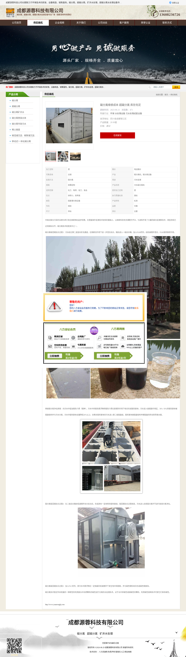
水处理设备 (120, 113)
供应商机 (38, 22)
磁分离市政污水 (19, 124)
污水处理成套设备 (134, 113)
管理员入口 (119, 652)
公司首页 (16, 22)
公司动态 (102, 22)
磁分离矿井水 (18, 112)
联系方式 (167, 22)
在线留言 (117, 135)
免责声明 (111, 652)
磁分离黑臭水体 (19, 118)
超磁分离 (16, 106)
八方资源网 (103, 652)
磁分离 (15, 100)
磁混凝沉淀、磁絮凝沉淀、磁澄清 (27, 135)
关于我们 (81, 22)
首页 (166, 95)
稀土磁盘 (16, 130)
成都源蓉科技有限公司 (113, 648)
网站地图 (128, 652)
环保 (112, 113)
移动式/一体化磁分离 (21, 141)
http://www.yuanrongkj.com (55, 605)
